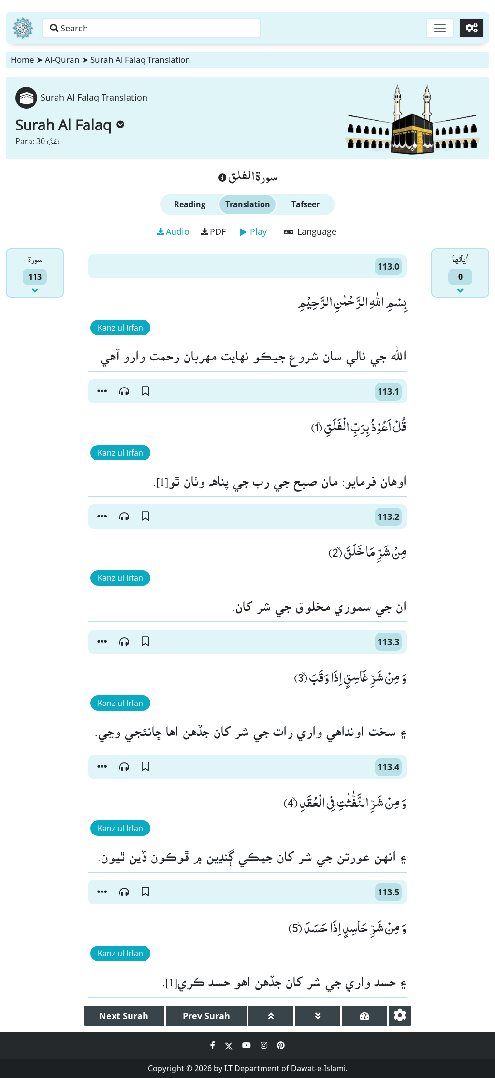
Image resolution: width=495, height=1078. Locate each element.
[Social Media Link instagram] (265, 1045)
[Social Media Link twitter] (229, 1045)
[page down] (317, 1016)
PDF (218, 231)
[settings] (400, 1016)
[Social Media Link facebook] (213, 1045)
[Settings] (471, 28)
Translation (247, 204)
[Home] (23, 28)
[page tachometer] (364, 1016)
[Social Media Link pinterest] (281, 1045)
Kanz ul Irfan (120, 327)
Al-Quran (62, 59)
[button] (102, 391)
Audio (177, 231)
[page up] (271, 1016)
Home (22, 59)
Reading (189, 204)
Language (315, 231)
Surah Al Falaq (63, 124)
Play (257, 231)
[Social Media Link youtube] (247, 1045)
